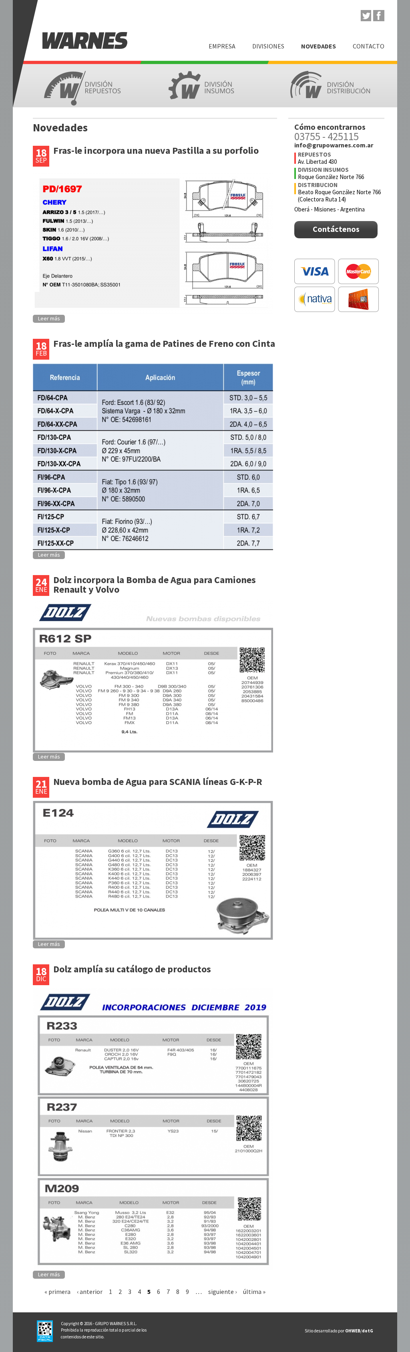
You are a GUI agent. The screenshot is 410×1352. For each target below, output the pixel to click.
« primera (57, 1292)
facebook (378, 15)
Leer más (49, 318)
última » (254, 1292)
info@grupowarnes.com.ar (333, 145)
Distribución (330, 85)
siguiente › (222, 1292)
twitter (365, 15)
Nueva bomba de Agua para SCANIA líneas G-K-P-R (157, 781)
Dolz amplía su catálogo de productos (132, 969)
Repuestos (82, 88)
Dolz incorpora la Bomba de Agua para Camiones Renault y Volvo (154, 584)
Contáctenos (336, 229)
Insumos (205, 86)
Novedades (318, 46)
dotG (367, 1331)
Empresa (222, 46)
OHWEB (352, 1331)
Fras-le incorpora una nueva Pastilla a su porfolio (156, 150)
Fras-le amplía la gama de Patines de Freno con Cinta (164, 343)
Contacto (368, 46)
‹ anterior (89, 1292)
